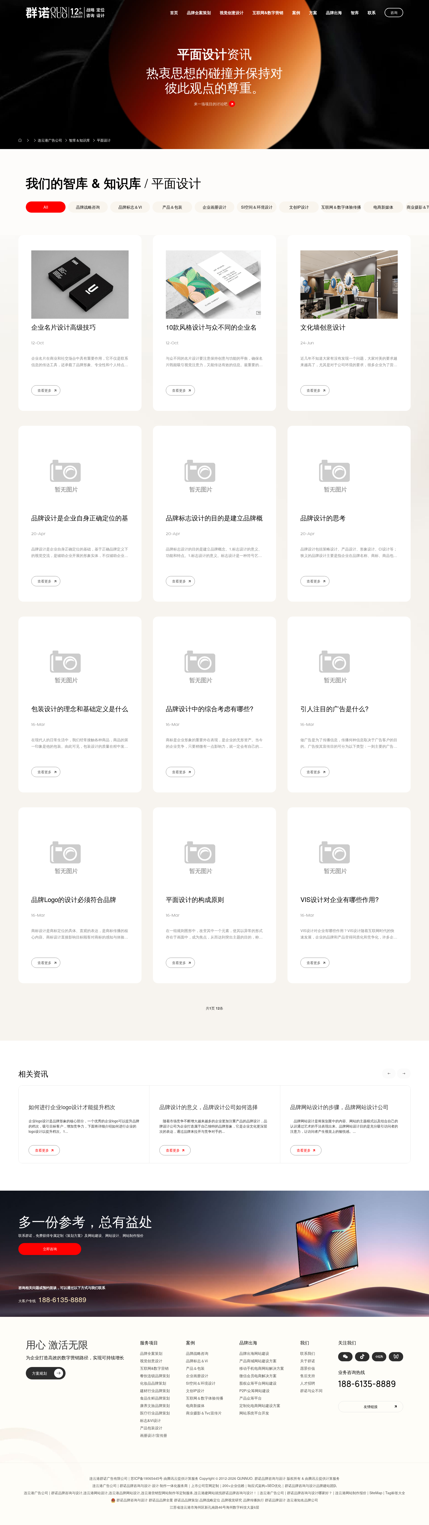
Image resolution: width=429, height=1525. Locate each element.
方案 (313, 12)
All (45, 207)
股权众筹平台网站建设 (258, 1383)
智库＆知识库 (79, 140)
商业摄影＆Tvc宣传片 (204, 1412)
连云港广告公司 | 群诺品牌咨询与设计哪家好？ (296, 1492)
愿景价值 (307, 1368)
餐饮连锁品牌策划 (155, 1375)
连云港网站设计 (95, 1492)
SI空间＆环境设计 (257, 207)
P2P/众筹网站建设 (254, 1390)
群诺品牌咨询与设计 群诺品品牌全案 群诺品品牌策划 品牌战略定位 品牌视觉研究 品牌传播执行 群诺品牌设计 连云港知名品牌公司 (217, 1499)
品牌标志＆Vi (130, 207)
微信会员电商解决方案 (258, 1375)
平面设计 (104, 140)
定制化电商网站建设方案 (259, 1405)
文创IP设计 (299, 207)
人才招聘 (307, 1383)
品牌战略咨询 (88, 207)
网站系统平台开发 (254, 1412)
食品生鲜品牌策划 (155, 1398)
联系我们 (307, 1353)
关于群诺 (307, 1360)
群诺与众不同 (311, 1390)
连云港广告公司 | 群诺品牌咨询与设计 (121, 1485)
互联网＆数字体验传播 (341, 207)
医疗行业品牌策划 (155, 1412)
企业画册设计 (214, 207)
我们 (304, 1342)
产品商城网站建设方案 (258, 1360)
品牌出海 (334, 12)
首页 (174, 12)
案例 (296, 12)
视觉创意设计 (232, 12)
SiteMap (375, 1492)
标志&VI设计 (150, 1420)
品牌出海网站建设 (254, 1353)
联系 (372, 12)
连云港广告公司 (50, 140)
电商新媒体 (383, 207)
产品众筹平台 (250, 1398)
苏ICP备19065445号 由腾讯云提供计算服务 (164, 1478)
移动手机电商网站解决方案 (261, 1368)
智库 (355, 12)
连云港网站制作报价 (350, 1492)
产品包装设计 (151, 1427)
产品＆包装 (172, 207)
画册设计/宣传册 (153, 1435)
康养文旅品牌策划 (155, 1405)
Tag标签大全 (395, 1492)
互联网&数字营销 (267, 12)
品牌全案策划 (199, 12)
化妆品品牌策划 (153, 1383)
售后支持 (307, 1375)
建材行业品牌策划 (155, 1390)
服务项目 (149, 1342)
